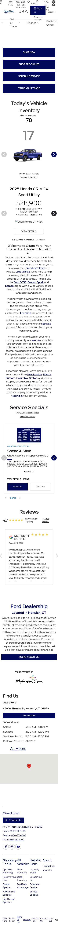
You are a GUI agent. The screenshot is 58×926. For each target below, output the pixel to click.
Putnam (10, 383)
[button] (29, 772)
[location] (23, 12)
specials (46, 329)
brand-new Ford (35, 273)
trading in (17, 401)
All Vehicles (23, 867)
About (47, 865)
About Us (47, 875)
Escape (9, 291)
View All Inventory (28, 115)
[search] (26, 12)
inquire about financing (38, 655)
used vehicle (23, 277)
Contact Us (15, 825)
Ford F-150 (20, 287)
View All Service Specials (28, 418)
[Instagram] (12, 852)
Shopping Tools (10, 867)
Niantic (47, 379)
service (36, 345)
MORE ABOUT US (29, 662)
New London (34, 379)
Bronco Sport (35, 287)
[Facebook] (6, 852)
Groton (33, 383)
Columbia (22, 383)
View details (36, 237)
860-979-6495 (17, 836)
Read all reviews (45, 525)
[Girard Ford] (11, 11)
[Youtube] (18, 852)
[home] (20, 12)
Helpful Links (35, 867)
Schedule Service (27, 422)
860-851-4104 (18, 5)
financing (25, 318)
